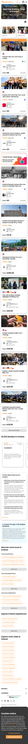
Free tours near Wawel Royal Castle (12, 603)
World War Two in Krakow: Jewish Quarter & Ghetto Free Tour (13, 134)
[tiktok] (14, 701)
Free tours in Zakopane (8, 668)
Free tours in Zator (7, 672)
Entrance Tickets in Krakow (9, 618)
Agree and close (14, 737)
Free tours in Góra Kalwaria (9, 682)
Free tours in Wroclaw (8, 650)
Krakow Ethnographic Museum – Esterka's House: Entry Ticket (13, 221)
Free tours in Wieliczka (8, 664)
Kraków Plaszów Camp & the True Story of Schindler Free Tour (13, 185)
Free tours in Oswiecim (8, 657)
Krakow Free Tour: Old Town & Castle (12, 57)
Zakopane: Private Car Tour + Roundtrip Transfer (12, 258)
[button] (8, 32)
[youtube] (8, 701)
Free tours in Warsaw (8, 643)
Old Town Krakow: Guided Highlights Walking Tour (11, 296)
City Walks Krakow (11, 65)
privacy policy (11, 725)
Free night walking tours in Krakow (11, 580)
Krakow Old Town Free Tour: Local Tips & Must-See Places (13, 95)
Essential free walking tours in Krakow (12, 557)
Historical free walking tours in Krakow (13, 561)
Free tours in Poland (11, 6)
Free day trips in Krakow (9, 576)
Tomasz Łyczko (10, 193)
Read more (5, 517)
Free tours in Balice (7, 675)
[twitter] (11, 701)
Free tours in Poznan (8, 654)
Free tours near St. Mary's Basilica (11, 596)
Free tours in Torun (7, 661)
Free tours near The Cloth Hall (10, 600)
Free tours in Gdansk (8, 646)
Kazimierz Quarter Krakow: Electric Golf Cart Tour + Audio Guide (12, 408)
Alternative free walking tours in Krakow (13, 564)
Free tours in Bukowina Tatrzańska (11, 679)
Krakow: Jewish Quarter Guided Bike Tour (13, 372)
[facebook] (5, 701)
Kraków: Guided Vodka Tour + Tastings (12, 334)
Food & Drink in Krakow (8, 622)
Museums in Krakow (7, 626)
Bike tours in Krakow (7, 584)
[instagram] (2, 701)
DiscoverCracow (10, 104)
